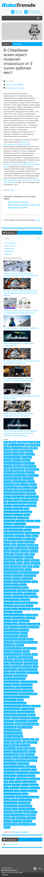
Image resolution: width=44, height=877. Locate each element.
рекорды (32, 715)
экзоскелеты (21, 818)
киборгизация (15, 566)
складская (8, 758)
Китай (29, 566)
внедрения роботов (27, 491)
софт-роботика (23, 764)
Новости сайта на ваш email (12, 872)
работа (20, 700)
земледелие (29, 542)
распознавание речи (11, 709)
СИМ (21, 755)
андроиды (17, 466)
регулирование (9, 712)
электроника (17, 821)
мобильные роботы (30, 603)
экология (7, 821)
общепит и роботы (11, 636)
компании (7, 576)
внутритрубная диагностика (14, 494)
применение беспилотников (14, 679)
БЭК (19, 488)
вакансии (26, 488)
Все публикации (11, 243)
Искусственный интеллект (18, 202)
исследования (9, 560)
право (12, 673)
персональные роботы (12, 654)
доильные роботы (32, 527)
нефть (15, 621)
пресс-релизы (33, 673)
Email (18, 832)
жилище (7, 542)
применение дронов (11, 682)
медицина (34, 597)
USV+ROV (7, 451)
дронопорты (19, 536)
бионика (31, 482)
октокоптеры (8, 642)
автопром (7, 460)
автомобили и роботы (12, 457)
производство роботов (12, 691)
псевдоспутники (10, 700)
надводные (8, 612)
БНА (17, 485)
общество (23, 636)
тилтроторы (8, 791)
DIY (5, 445)
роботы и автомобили (30, 724)
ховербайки (8, 812)
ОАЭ (6, 627)
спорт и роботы (22, 773)
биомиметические (19, 482)
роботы (17, 724)
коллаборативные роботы (13, 569)
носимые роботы (33, 624)
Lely (38, 445)
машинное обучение (20, 597)
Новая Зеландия (10, 624)
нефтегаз (7, 621)
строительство (9, 779)
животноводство (29, 539)
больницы (24, 485)
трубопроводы (9, 797)
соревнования (21, 761)
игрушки (7, 545)
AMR (14, 442)
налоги (28, 615)
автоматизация (17, 454)
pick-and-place (17, 448)
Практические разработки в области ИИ (24, 205)
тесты (6, 788)
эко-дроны (31, 818)
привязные (8, 676)
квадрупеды (35, 563)
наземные (18, 612)
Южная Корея (24, 824)
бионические (9, 485)
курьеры (23, 585)
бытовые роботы (10, 488)
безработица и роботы (12, 478)
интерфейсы (9, 554)
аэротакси (8, 475)
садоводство (32, 742)
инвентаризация (21, 548)
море (22, 606)
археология (34, 469)
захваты (20, 542)
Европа (35, 536)
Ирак (26, 554)
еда (5, 539)
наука (35, 615)
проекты (16, 685)
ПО (5, 657)
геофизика (23, 503)
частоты (34, 812)
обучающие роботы (11, 633)
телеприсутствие (29, 782)
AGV (5, 442)
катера (26, 563)
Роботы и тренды (34, 11)
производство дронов (24, 688)
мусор (14, 609)
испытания (29, 557)
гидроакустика (19, 506)
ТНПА (17, 791)
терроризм (34, 785)
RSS (13, 832)
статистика (22, 776)
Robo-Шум (18, 44)
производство (9, 688)
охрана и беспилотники (13, 648)
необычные (30, 618)
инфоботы (19, 554)
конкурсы (7, 579)
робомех (15, 718)
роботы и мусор (10, 727)
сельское (7, 751)
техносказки (35, 788)
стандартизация (10, 776)
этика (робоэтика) (10, 824)
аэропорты (30, 472)
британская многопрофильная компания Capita (16, 143)
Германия (32, 503)
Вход (40, 868)
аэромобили (19, 472)
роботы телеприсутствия (13, 736)
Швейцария (31, 815)
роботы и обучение (25, 727)
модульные (8, 606)
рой (37, 739)
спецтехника (25, 770)
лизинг (29, 591)
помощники (16, 667)
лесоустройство (10, 591)
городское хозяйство (11, 512)
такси (12, 782)
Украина (14, 800)
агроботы (16, 460)
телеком (18, 782)
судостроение (34, 779)
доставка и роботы (32, 533)
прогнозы (7, 685)
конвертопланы (29, 576)
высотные (25, 500)
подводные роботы (25, 657)
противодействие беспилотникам (16, 697)
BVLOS (30, 442)
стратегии (31, 776)
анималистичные (29, 466)
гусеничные (20, 521)
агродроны (26, 460)
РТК (12, 742)
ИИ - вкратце (9, 548)
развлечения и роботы (12, 706)
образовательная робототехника (16, 630)
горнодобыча (18, 509)
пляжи (34, 654)
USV (35, 448)
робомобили (24, 718)
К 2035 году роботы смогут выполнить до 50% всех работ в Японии (21, 180)
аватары (29, 451)
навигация (36, 609)
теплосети (16, 785)
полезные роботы (30, 664)
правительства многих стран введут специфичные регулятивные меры (21, 164)
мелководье (25, 600)
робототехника (20, 721)
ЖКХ (13, 542)
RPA (30, 448)
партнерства (16, 651)
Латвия (25, 588)
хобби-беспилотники (26, 809)
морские (7, 609)
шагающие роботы (18, 815)
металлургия (9, 603)
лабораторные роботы (12, 588)
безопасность (33, 475)
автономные (26, 457)
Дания (37, 521)
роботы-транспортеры (12, 739)
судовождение (22, 779)
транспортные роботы (12, 794)
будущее (33, 485)
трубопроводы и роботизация (27, 797)
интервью (33, 551)
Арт (26, 469)
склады (16, 758)
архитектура (8, 472)
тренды (25, 794)
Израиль (30, 545)
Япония (7, 827)
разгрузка (26, 706)
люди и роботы (30, 594)
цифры (26, 812)
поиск (6, 664)
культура (7, 585)
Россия (6, 742)
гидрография (31, 506)
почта (6, 673)
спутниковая (34, 773)
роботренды (8, 724)
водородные (31, 494)
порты (35, 667)
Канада (19, 563)
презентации (21, 673)
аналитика (8, 466)
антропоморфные (17, 469)
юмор (33, 824)
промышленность (10, 694)
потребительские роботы (27, 670)
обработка (23, 627)
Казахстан (35, 560)
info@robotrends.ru (11, 870)
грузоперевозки (10, 518)
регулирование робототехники (15, 715)
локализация (18, 594)
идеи (14, 545)
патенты (26, 651)
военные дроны (18, 497)
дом (5, 530)
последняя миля (10, 670)
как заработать (9, 563)
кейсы (6, 566)
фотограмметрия (25, 806)
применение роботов (29, 682)
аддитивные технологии (13, 463)
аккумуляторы (29, 463)
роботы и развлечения (12, 730)
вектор (34, 488)
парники (7, 651)
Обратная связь (12, 844)
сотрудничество (10, 764)
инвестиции (33, 548)
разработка (35, 706)
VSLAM (16, 451)
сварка (19, 748)
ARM (19, 442)
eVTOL (32, 445)
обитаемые (13, 627)
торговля (24, 791)
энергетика (27, 821)
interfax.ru (12, 190)
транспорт (33, 791)
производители (26, 685)
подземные (8, 660)
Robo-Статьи (9, 248)
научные (7, 618)
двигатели (8, 524)
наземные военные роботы (14, 615)
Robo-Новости (10, 245)
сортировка (32, 761)
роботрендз (32, 721)
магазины (7, 597)
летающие (21, 591)
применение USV (20, 676)
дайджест (29, 521)
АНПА (6, 469)
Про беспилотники (35, 13)
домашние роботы (16, 530)
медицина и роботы (11, 600)
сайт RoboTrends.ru (11, 745)
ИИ (36, 545)
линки (36, 591)
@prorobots (19, 11)
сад (24, 742)
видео (16, 491)
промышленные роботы (28, 694)
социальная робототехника (14, 767)
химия (15, 809)
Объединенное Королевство (14, 639)
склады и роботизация (29, 758)
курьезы (15, 585)
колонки (28, 569)
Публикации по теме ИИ (17, 207)
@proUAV (18, 13)
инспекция (25, 551)
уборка (6, 800)
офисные (20, 645)
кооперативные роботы (21, 582)
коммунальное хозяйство (29, 573)
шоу (13, 818)
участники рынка (10, 803)
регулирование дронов (25, 712)
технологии (14, 788)
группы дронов (22, 518)
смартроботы (9, 761)
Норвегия (21, 624)
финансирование (10, 806)
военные (7, 497)
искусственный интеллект (15, 88)
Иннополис (15, 551)
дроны (28, 536)
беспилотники (28, 478)
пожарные (18, 660)
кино (24, 566)
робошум (25, 739)
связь (26, 748)
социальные (30, 767)
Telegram (24, 832)
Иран (32, 554)
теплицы (7, 785)
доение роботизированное (14, 527)
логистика (7, 594)
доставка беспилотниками (13, 533)
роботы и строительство (13, 733)
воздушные (8, 500)
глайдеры (7, 509)
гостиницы (8, 515)
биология (7, 482)
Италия (27, 560)
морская (29, 606)
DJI (27, 445)
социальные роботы (11, 770)
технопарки (24, 788)
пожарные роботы (30, 660)
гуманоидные (9, 521)
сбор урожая (25, 745)
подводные (12, 657)
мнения (18, 603)
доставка (27, 530)
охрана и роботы (29, 648)
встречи (17, 500)
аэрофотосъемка (19, 475)
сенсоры (32, 751)
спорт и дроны (9, 773)
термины (25, 785)
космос (34, 582)
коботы (36, 566)
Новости (6, 44)
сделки (32, 748)
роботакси (35, 718)
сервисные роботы (11, 755)
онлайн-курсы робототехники (26, 642)
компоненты (17, 576)
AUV (24, 442)
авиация (7, 454)
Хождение (18, 812)
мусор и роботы (24, 609)
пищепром (27, 654)
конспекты (16, 579)
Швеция (7, 818)
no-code (7, 448)
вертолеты (8, 491)
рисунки (7, 718)
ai (9, 442)
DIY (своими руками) (16, 445)
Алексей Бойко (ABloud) (14, 84)
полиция (7, 667)
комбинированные (11, 573)
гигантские (8, 506)
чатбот (6, 815)
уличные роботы (25, 800)
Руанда (18, 742)
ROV (25, 448)
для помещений (19, 524)
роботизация (9, 721)
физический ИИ (24, 803)
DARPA (37, 442)
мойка (16, 606)
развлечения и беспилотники (15, 703)
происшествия (27, 691)
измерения (21, 545)
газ (5, 503)
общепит (24, 633)
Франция (7, 809)
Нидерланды (24, 621)
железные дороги (15, 539)
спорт (34, 770)
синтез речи (29, 755)
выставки (34, 500)
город (27, 509)
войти (38, 220)
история (19, 560)
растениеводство (27, 709)
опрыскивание (9, 645)
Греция (27, 515)
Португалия (27, 667)
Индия (6, 551)
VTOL (22, 451)
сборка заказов (9, 748)
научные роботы (18, 618)
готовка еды (18, 515)
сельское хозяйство (20, 751)
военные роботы (32, 497)
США (6, 782)
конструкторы (27, 579)
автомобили (29, 454)
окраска (30, 639)
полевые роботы (16, 664)
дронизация (8, 536)
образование (34, 627)
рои (32, 739)
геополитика (12, 503)
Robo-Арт (8, 254)
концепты (7, 582)
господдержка (26, 512)
